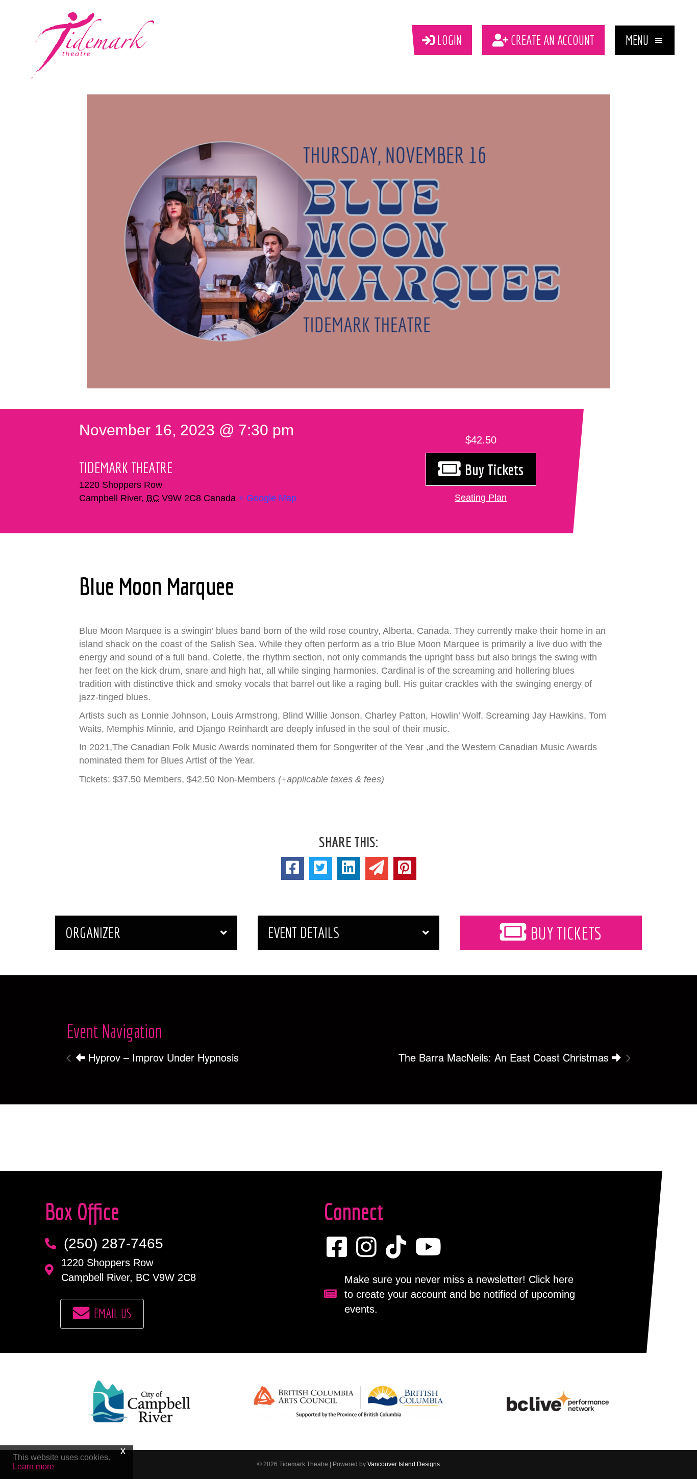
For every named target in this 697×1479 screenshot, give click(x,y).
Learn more (33, 1466)
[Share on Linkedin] (348, 868)
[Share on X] (320, 868)
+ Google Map (267, 498)
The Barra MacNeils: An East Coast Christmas (505, 1057)
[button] (645, 40)
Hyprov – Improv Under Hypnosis (162, 1057)
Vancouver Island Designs (403, 1464)
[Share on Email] (376, 868)
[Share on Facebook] (292, 868)
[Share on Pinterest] (404, 868)
